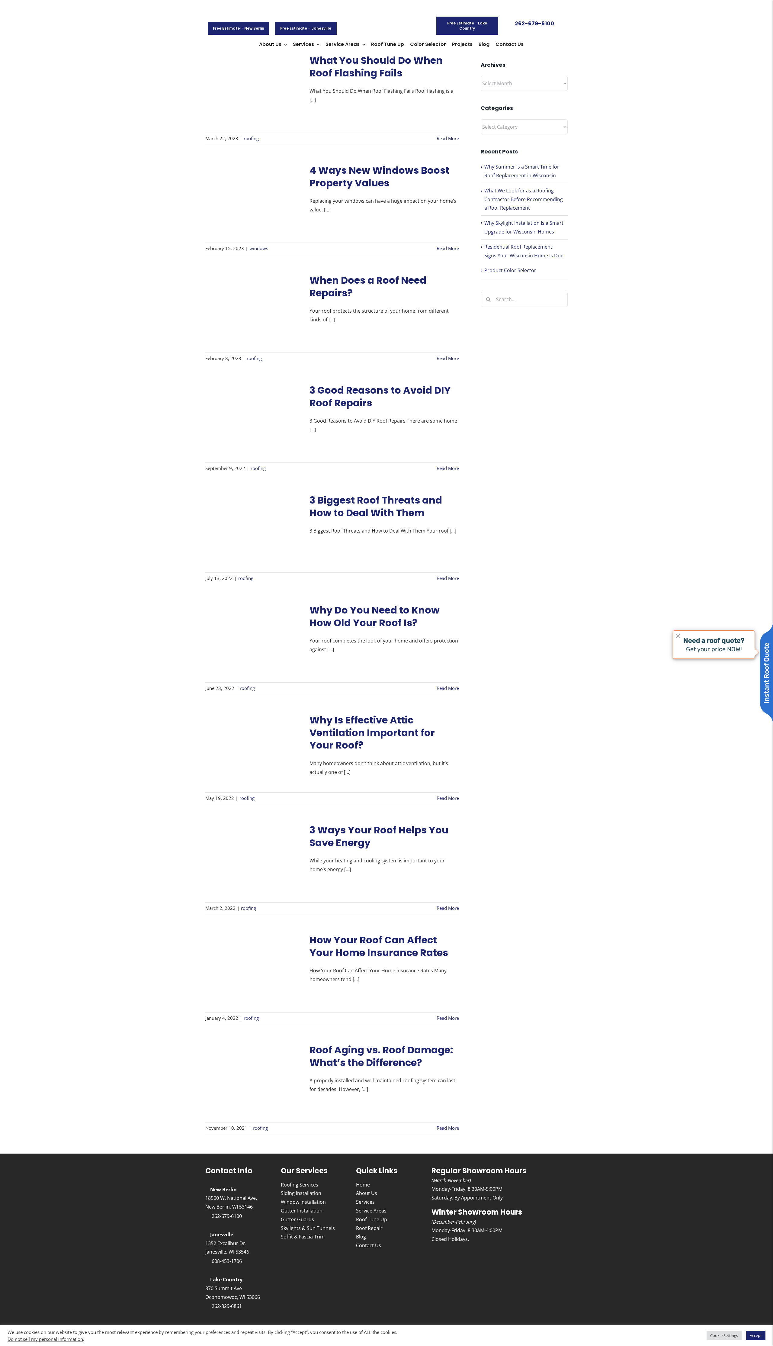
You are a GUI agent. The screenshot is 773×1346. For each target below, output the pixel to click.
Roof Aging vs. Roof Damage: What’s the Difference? (381, 1056)
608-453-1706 (227, 1261)
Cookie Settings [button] (724, 1335)
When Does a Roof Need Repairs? (368, 286)
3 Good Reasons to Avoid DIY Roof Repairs (380, 396)
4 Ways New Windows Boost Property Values (379, 176)
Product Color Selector (510, 270)
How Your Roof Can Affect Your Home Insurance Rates (379, 946)
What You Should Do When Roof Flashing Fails (376, 66)
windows (258, 248)
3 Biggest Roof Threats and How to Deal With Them (376, 506)
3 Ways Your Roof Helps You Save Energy (379, 836)
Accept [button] (756, 1335)
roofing (251, 138)
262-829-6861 (227, 1306)
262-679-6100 (227, 1216)
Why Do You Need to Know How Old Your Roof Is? (375, 616)
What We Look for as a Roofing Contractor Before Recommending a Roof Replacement (523, 199)
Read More (448, 138)
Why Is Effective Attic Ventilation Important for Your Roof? (372, 732)
